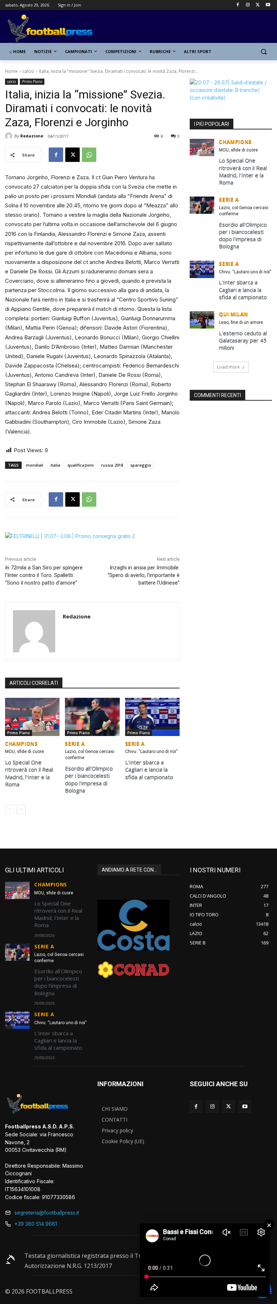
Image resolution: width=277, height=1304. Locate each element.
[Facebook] (238, 5)
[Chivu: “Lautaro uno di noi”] (152, 717)
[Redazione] (9, 136)
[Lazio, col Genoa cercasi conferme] (92, 717)
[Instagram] (248, 5)
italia (55, 465)
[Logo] (54, 28)
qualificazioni (80, 465)
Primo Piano (32, 81)
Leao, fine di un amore (241, 322)
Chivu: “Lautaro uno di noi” (151, 751)
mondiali (34, 465)
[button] (263, 51)
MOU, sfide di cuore (24, 751)
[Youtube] (268, 5)
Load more (228, 367)
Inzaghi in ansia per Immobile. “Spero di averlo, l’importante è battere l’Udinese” (143, 575)
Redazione (31, 135)
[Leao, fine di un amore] (202, 320)
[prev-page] (9, 809)
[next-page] (21, 809)
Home (11, 71)
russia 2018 (112, 465)
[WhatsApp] (89, 154)
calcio (28, 71)
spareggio (140, 465)
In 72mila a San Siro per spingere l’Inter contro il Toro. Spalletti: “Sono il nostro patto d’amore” (44, 575)
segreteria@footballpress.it (46, 1213)
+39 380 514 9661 (35, 1224)
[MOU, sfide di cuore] (32, 717)
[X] (258, 5)
